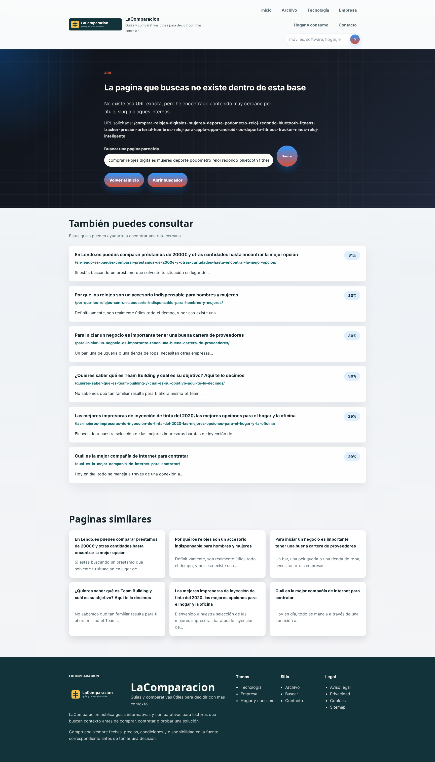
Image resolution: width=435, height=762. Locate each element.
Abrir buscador (168, 180)
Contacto (348, 24)
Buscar (287, 156)
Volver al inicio (124, 180)
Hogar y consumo (311, 24)
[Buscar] (355, 39)
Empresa (348, 10)
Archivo (289, 10)
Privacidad (340, 693)
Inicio (266, 10)
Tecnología (318, 10)
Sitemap (338, 707)
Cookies (338, 700)
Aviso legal (340, 687)
